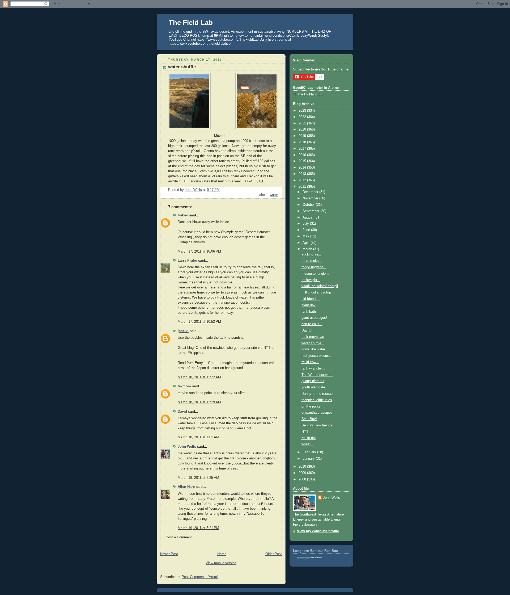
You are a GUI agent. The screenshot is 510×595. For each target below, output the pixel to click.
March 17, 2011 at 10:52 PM (199, 322)
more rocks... (311, 261)
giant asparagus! (314, 318)
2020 (303, 129)
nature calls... (311, 324)
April (307, 243)
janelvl (183, 331)
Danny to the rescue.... (319, 394)
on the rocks (311, 406)
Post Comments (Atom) (200, 577)
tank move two (312, 337)
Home (221, 554)
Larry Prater (187, 260)
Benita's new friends (316, 425)
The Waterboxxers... (317, 375)
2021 (303, 123)
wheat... (307, 444)
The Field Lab (191, 23)
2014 (303, 167)
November (311, 198)
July (306, 223)
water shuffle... (312, 343)
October (309, 205)
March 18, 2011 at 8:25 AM (198, 478)
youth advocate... (314, 387)
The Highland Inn (310, 94)
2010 (303, 466)
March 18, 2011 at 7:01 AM (198, 437)
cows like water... (314, 349)
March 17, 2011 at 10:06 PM (199, 251)
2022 (303, 117)
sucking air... (311, 254)
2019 (303, 136)
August (308, 217)
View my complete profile (318, 531)
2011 (303, 186)
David (182, 411)
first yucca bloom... (316, 356)
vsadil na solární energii (319, 286)
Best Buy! (309, 419)
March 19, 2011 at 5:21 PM (198, 528)
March (308, 249)
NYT (304, 432)
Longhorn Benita (303, 557)
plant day (308, 305)
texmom (184, 386)
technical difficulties (316, 400)
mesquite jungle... (315, 273)
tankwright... (310, 280)
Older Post (273, 554)
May (306, 236)
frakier (183, 215)
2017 (303, 148)
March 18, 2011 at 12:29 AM (199, 402)
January (309, 458)
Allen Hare (186, 487)
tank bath (308, 311)
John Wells (187, 447)
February (310, 452)
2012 (303, 180)
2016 (303, 155)
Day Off (307, 330)
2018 (303, 142)
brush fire (308, 438)
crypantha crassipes (317, 412)
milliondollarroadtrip (316, 292)
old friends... (311, 299)
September (311, 211)
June (307, 230)
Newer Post (169, 554)
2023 (303, 110)
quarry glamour (312, 381)
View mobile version (221, 563)
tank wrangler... (313, 368)
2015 (303, 161)
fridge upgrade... (313, 267)
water (274, 195)
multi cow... (310, 362)
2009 (303, 473)
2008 (303, 479)
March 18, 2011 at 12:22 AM (199, 377)
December (311, 192)
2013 (303, 174)
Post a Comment (179, 537)
